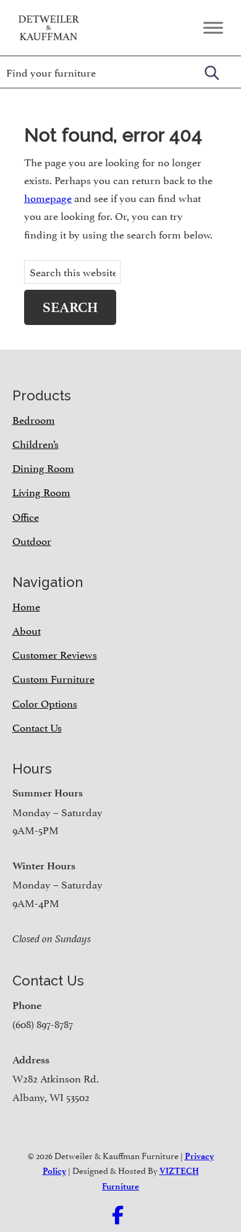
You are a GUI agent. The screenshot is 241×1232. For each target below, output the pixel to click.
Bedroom (33, 419)
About (26, 630)
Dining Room (43, 467)
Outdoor (31, 540)
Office (25, 516)
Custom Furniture (53, 678)
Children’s (35, 443)
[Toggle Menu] (213, 27)
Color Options (44, 702)
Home (26, 605)
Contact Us (37, 727)
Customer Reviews (54, 654)
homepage (48, 197)
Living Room (41, 491)
